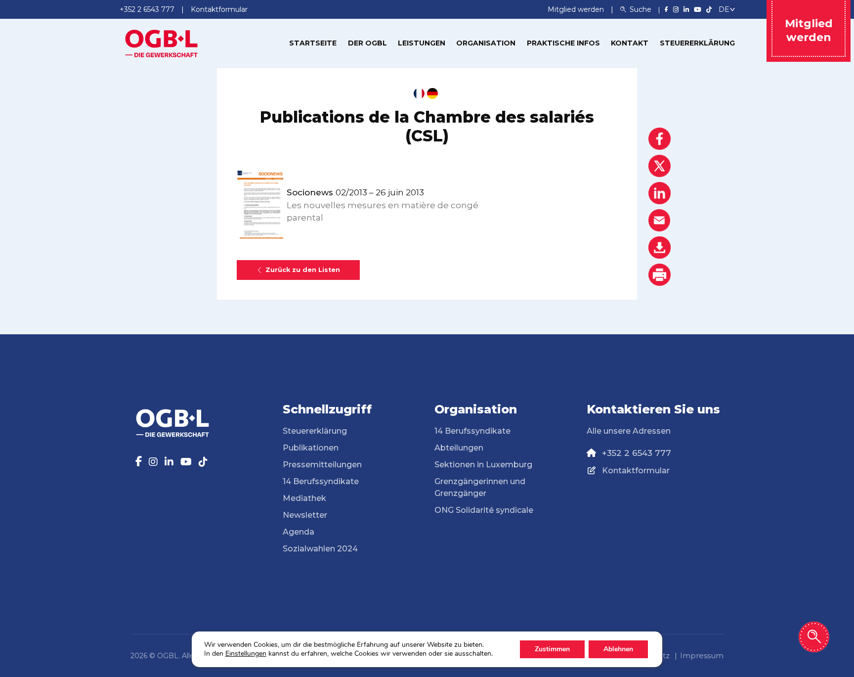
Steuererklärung (697, 43)
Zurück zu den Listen (302, 269)
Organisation (485, 43)
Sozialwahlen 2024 (320, 548)
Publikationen (311, 447)
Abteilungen (458, 447)
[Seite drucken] (659, 275)
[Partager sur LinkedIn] (659, 193)
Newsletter (305, 515)
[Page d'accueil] (162, 42)
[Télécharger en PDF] (659, 247)
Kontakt (629, 43)
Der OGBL (367, 43)
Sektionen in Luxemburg (483, 464)
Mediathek (304, 498)
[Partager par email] (659, 220)
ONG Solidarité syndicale (483, 510)
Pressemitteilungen (322, 464)
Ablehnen (618, 649)
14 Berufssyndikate (321, 481)
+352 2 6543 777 (636, 453)
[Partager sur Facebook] (659, 139)
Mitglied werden (577, 9)
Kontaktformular (636, 470)
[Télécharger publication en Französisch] (419, 93)
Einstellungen (245, 653)
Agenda (298, 532)
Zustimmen (552, 649)
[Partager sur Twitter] (659, 166)
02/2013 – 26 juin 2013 (355, 192)
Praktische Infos (563, 43)
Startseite (313, 43)
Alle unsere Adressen (629, 431)
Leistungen (421, 43)
